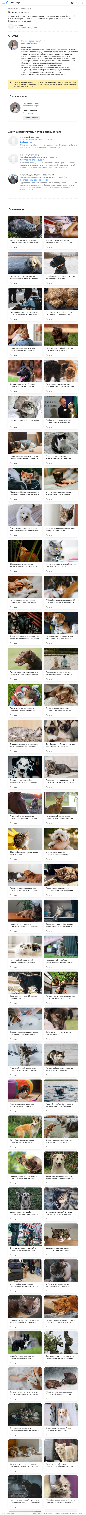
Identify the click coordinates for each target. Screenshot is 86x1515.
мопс (29, 28)
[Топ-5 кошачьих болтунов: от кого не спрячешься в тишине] (61, 736)
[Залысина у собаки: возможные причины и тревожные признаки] (25, 1456)
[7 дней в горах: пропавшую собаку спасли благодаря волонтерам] (25, 1348)
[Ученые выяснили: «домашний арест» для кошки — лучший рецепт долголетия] (61, 484)
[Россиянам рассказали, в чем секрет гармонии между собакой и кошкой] (25, 880)
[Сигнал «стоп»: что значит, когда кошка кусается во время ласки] (25, 1384)
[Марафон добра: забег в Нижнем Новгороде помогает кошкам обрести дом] (61, 1492)
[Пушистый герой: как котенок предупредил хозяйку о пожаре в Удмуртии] (25, 1060)
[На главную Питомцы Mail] (14, 2)
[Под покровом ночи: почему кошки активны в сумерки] (25, 1096)
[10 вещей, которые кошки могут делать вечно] (25, 844)
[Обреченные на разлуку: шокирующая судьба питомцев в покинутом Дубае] (25, 1420)
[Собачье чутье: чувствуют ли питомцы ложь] (61, 1024)
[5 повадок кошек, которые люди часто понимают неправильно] (25, 736)
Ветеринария (26, 9)
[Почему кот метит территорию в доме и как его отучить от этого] (61, 1312)
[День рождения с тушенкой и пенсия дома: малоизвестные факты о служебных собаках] (25, 1240)
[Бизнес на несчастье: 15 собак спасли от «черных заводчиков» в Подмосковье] (25, 1204)
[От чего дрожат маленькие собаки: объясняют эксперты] (61, 700)
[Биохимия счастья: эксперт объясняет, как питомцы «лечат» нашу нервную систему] (25, 700)
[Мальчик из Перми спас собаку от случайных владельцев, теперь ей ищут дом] (25, 484)
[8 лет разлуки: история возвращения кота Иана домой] (61, 448)
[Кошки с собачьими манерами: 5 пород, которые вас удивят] (25, 1168)
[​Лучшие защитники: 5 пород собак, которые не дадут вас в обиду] (25, 376)
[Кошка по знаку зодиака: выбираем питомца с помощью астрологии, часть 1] (25, 916)
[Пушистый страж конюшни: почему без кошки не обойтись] (25, 808)
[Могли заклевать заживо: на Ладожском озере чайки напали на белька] (25, 268)
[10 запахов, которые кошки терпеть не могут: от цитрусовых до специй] (25, 556)
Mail (3, 1513)
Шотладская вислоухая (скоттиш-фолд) (39, 177)
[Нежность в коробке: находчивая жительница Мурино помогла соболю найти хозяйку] (25, 1312)
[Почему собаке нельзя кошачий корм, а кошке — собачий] (61, 1060)
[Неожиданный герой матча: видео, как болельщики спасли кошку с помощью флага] (61, 952)
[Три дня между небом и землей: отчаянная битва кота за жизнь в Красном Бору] (61, 1348)
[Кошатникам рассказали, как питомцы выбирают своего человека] (25, 340)
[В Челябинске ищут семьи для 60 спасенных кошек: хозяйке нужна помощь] (61, 592)
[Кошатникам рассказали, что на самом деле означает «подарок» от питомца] (25, 448)
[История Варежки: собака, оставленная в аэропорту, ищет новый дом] (25, 1276)
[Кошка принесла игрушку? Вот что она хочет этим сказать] (61, 556)
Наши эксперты (46, 1513)
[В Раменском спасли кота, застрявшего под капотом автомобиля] (61, 1276)
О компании (10, 1513)
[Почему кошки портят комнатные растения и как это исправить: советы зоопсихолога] (61, 988)
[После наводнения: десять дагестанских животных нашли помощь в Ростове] (61, 880)
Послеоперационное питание (34, 180)
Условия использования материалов (65, 1513)
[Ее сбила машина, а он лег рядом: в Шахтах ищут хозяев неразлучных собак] (61, 268)
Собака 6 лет (26, 142)
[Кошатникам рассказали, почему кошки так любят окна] (61, 520)
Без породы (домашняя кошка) (36, 157)
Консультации (13, 9)
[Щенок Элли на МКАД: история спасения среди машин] (61, 340)
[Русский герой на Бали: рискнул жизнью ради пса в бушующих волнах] (61, 1096)
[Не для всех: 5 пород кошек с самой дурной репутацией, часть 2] (61, 808)
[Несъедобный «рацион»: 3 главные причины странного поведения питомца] (25, 952)
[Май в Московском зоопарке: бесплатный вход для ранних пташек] (61, 1384)
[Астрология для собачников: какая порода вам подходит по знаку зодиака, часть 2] (61, 664)
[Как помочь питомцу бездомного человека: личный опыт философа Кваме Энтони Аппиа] (25, 1492)
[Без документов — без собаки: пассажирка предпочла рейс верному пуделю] (61, 304)
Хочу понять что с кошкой (32, 160)
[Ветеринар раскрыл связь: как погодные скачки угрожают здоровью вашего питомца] (61, 1240)
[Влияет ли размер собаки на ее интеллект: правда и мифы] (61, 1132)
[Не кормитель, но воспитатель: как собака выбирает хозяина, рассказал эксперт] (61, 628)
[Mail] (7, 2)
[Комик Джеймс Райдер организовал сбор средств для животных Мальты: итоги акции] (61, 1456)
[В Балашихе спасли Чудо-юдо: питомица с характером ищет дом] (61, 1204)
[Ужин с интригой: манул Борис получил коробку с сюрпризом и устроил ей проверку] (25, 232)
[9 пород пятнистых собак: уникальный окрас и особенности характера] (25, 772)
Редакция (36, 1513)
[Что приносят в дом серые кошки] (25, 412)
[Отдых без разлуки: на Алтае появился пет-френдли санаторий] (61, 1420)
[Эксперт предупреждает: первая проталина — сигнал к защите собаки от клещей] (25, 1024)
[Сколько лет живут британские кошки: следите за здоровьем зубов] (61, 916)
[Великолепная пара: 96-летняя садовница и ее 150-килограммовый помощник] (25, 988)
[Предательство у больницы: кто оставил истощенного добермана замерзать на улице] (25, 664)
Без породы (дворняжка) (35, 139)
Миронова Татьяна (29, 43)
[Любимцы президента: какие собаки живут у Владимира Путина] (61, 412)
